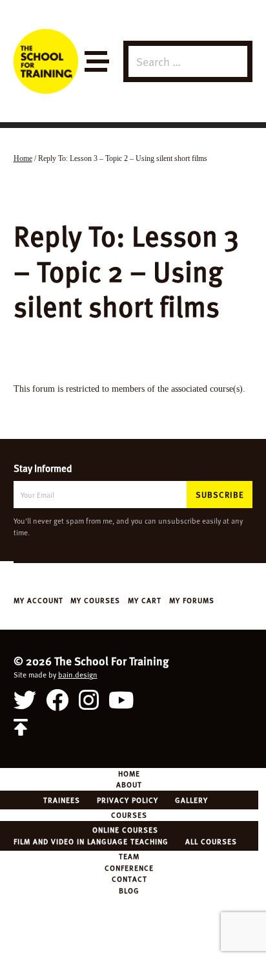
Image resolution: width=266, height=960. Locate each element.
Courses (129, 814)
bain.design (77, 674)
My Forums (191, 600)
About (129, 784)
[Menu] (96, 61)
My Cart (144, 600)
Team (129, 856)
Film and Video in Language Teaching (91, 841)
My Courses (95, 600)
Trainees (61, 800)
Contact (129, 878)
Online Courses (125, 829)
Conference (129, 867)
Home (129, 773)
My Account (38, 600)
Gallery (191, 800)
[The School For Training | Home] (46, 61)
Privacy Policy (127, 800)
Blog (129, 890)
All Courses (211, 841)
